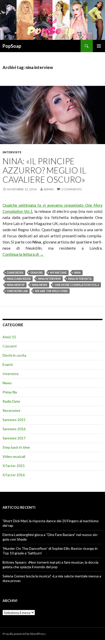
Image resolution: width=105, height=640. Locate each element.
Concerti (10, 346)
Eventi (8, 364)
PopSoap (12, 46)
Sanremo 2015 (14, 419)
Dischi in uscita (14, 355)
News (7, 383)
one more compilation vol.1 (77, 284)
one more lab (17, 291)
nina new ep (16, 284)
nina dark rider (19, 278)
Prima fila (10, 392)
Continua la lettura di (23, 254)
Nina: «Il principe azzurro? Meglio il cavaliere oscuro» (44, 170)
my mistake (58, 272)
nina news (39, 284)
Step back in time (16, 447)
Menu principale (99, 46)
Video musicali (14, 456)
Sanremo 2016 (14, 429)
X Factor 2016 (14, 475)
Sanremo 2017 (14, 438)
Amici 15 (9, 337)
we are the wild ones (51, 291)
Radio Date (11, 401)
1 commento (71, 189)
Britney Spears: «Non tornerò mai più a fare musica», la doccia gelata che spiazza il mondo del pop (50, 564)
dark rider (15, 272)
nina (77, 272)
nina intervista (80, 278)
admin (49, 189)
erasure (37, 272)
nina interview (49, 278)
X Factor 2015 (14, 465)
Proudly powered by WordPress (24, 634)
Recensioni (11, 410)
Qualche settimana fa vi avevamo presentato (44, 205)
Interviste (12, 152)
